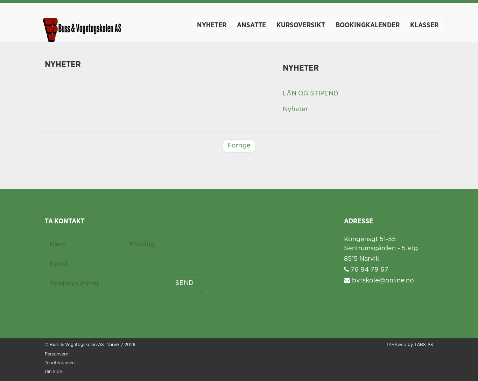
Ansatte (251, 25)
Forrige (239, 146)
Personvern (56, 354)
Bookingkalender (368, 25)
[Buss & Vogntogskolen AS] (81, 24)
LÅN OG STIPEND (310, 93)
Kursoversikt (300, 25)
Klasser (424, 25)
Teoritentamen (60, 363)
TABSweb (396, 345)
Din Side (53, 372)
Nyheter (211, 25)
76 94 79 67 (369, 270)
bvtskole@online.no (382, 280)
